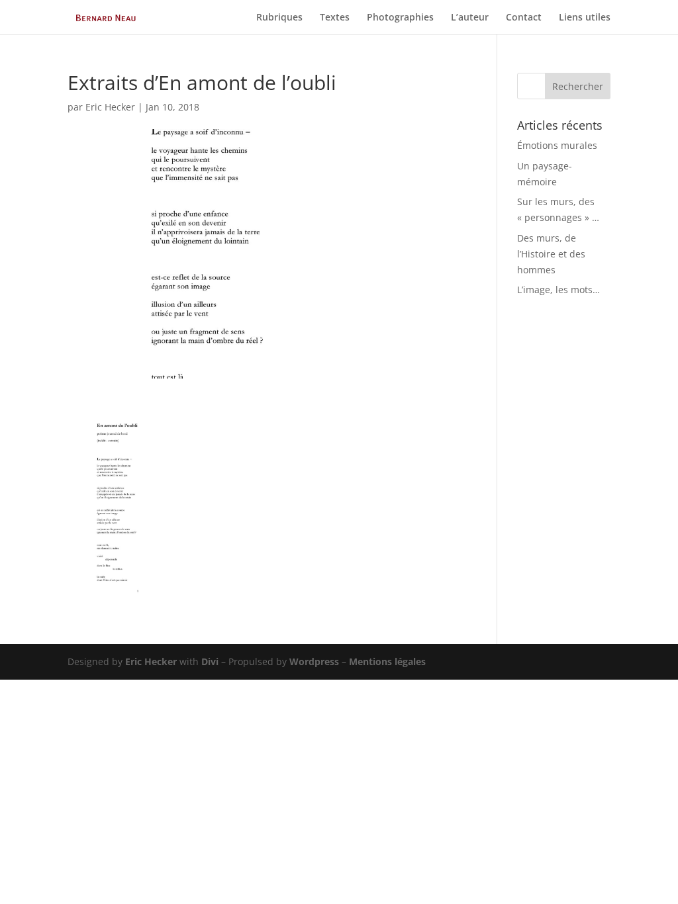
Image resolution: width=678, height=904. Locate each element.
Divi (209, 661)
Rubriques (279, 18)
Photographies (400, 18)
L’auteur (470, 18)
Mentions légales (387, 661)
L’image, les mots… (558, 289)
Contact (524, 18)
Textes (335, 18)
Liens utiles (584, 18)
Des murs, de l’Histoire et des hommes (551, 254)
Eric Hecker (110, 107)
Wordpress (314, 661)
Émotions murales (557, 145)
